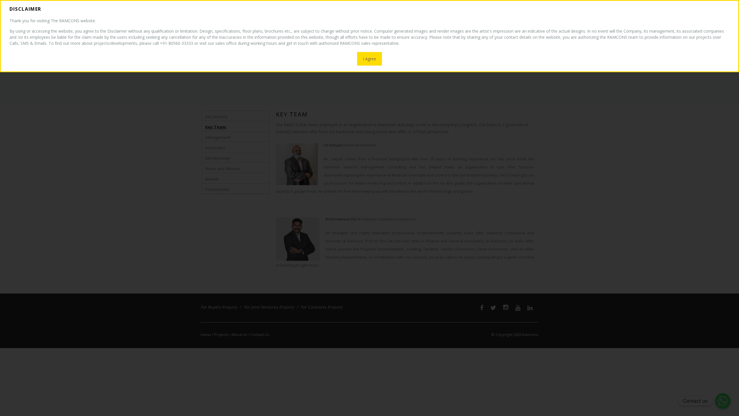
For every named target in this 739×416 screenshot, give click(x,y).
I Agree (369, 59)
